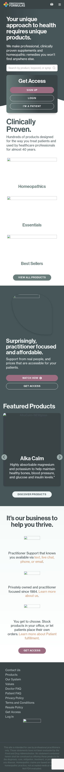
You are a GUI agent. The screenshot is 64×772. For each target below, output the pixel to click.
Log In (9, 716)
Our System (13, 679)
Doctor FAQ (13, 688)
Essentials (32, 225)
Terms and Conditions (19, 702)
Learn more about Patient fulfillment (38, 636)
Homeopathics (32, 186)
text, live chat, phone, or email (37, 559)
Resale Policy (14, 707)
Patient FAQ (13, 693)
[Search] (54, 68)
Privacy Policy (14, 698)
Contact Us (12, 670)
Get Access (13, 712)
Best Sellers (32, 263)
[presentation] (4, 457)
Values (9, 684)
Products (11, 674)
